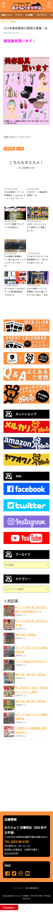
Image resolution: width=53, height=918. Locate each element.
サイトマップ (18, 888)
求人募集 (29, 15)
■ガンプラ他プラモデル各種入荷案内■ (31, 649)
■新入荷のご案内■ (25, 634)
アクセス (18, 15)
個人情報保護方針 (32, 888)
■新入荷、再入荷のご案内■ (30, 674)
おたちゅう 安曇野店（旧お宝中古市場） (29, 896)
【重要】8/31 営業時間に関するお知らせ (31, 730)
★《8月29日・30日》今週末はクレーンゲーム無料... (32, 689)
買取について (6, 15)
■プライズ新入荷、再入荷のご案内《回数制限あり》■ (31, 609)
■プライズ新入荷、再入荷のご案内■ (31, 623)
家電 (21, 149)
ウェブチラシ (41, 15)
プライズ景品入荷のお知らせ (31, 661)
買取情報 (10, 149)
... (24, 905)
